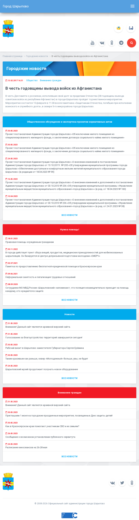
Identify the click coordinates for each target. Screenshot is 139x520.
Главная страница (12, 56)
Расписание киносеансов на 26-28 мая (26, 447)
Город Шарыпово (16, 6)
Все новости (69, 215)
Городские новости (37, 56)
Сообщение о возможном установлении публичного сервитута (40, 437)
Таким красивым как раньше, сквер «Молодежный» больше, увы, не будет (46, 358)
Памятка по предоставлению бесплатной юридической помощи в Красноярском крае (53, 266)
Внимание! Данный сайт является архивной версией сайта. (38, 326)
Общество (32, 80)
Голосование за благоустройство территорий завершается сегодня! (43, 337)
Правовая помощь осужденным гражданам (29, 242)
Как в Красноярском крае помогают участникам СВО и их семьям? (42, 426)
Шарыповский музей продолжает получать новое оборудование (41, 369)
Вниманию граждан (50, 80)
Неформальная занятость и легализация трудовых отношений (40, 277)
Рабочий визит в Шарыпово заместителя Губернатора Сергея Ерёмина (44, 348)
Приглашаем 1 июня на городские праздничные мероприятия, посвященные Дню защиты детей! (59, 415)
